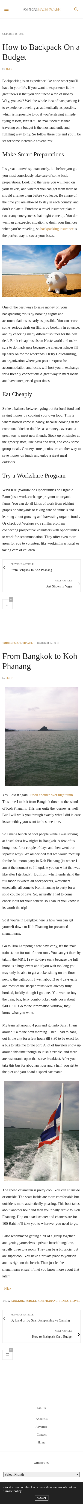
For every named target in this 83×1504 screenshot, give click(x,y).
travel (27, 643)
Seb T (9, 68)
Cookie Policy (12, 1491)
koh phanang (48, 1300)
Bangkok (17, 1300)
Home (41, 1442)
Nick (7, 1288)
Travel (75, 1300)
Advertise (41, 1426)
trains (63, 1300)
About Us (41, 1419)
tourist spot (11, 643)
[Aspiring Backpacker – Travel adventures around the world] (42, 9)
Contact (42, 1434)
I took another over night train (51, 795)
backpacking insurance (57, 229)
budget (31, 1300)
